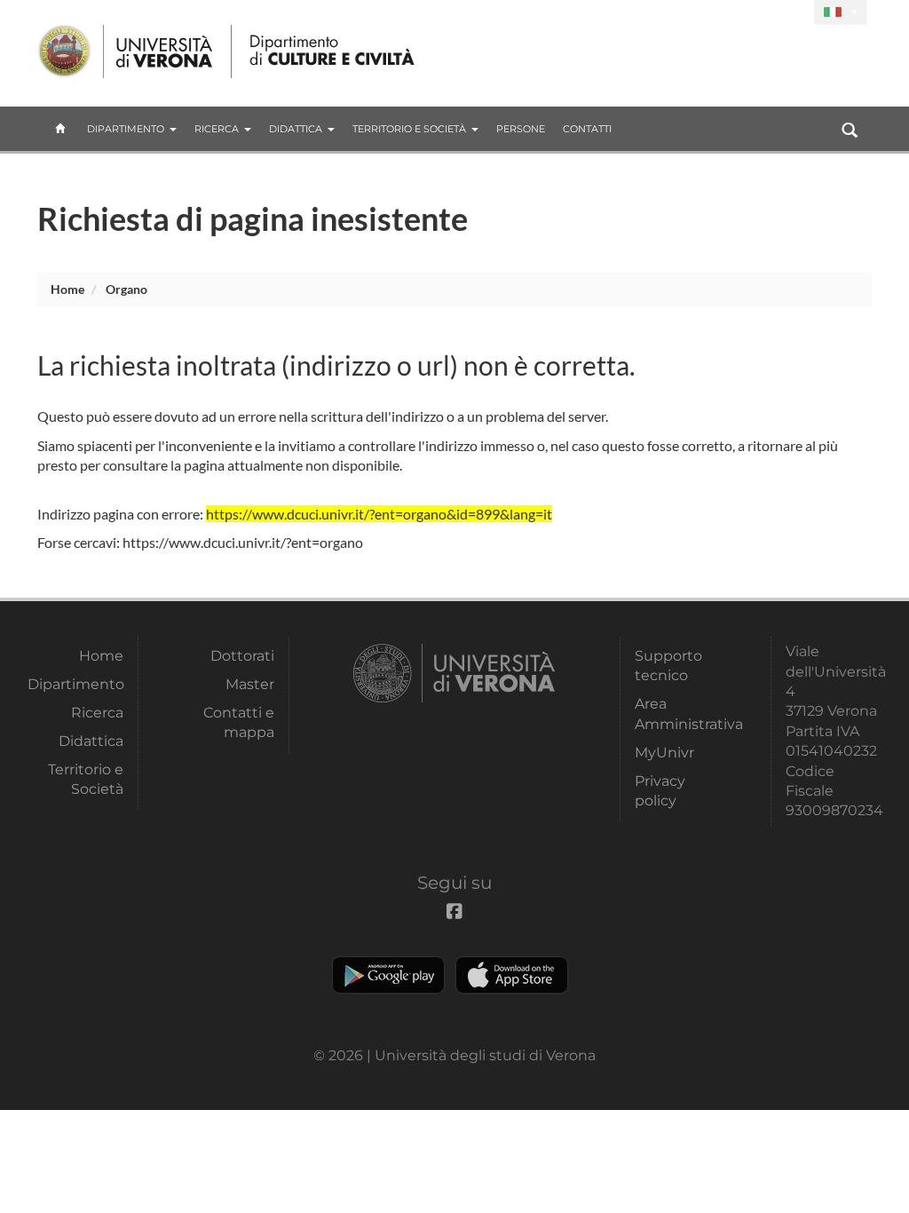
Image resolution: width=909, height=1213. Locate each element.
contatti (587, 129)
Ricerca (216, 129)
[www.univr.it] (126, 51)
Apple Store (511, 975)
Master (249, 684)
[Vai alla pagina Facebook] (793, 13)
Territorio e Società (409, 129)
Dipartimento (125, 129)
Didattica (295, 129)
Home (67, 289)
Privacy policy (660, 791)
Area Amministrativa (683, 713)
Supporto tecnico (668, 665)
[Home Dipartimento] (333, 51)
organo (126, 289)
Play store (388, 975)
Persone (520, 129)
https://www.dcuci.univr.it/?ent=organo (243, 542)
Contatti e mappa (238, 722)
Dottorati (242, 655)
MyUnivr (664, 752)
